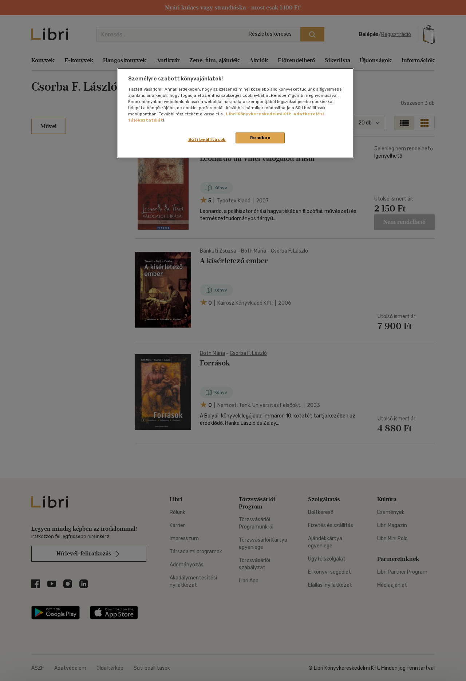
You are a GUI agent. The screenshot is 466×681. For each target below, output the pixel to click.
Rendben (260, 137)
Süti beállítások (207, 139)
